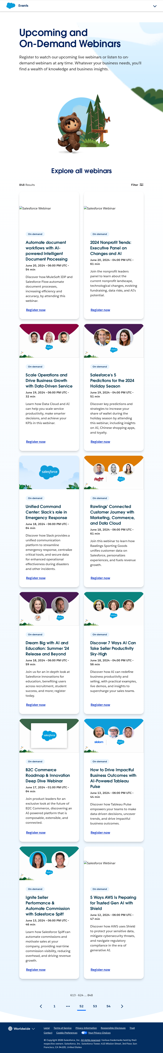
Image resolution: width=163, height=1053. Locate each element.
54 (109, 1006)
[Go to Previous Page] (41, 1006)
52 (81, 1006)
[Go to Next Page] (122, 1006)
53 (95, 1006)
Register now (36, 310)
